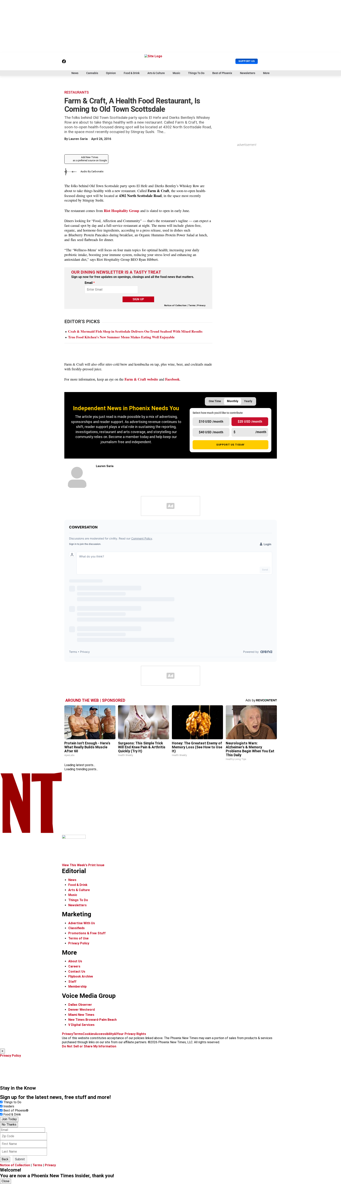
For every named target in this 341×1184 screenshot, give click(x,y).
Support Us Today (230, 444)
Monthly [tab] (232, 401)
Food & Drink (132, 73)
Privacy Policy (78, 943)
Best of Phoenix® (15, 1110)
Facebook (172, 379)
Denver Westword (81, 1009)
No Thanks (9, 1124)
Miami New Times (81, 1015)
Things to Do (12, 1102)
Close (5, 1181)
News (74, 73)
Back (5, 1159)
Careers (74, 966)
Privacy (201, 305)
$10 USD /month (211, 421)
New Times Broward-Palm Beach (92, 1020)
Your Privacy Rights (131, 1034)
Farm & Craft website (141, 379)
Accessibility (104, 1034)
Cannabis (92, 73)
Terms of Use (78, 938)
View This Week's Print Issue (83, 865)
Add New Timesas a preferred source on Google (90, 159)
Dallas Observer (80, 1005)
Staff (72, 981)
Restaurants (76, 92)
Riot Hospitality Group (121, 210)
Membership (77, 986)
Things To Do (196, 73)
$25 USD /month (250, 421)
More (266, 73)
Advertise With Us (81, 923)
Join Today (9, 1119)
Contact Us (76, 971)
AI (115, 1034)
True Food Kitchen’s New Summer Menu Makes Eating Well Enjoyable (121, 337)
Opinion (111, 73)
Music (176, 73)
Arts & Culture (156, 73)
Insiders (8, 1106)
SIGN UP (138, 299)
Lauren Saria (78, 139)
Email (90, 283)
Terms (191, 305)
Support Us (246, 61)
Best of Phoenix (222, 73)
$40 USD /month (211, 432)
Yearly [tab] (248, 401)
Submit (20, 1159)
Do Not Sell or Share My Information (89, 1046)
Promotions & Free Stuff (87, 933)
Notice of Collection (175, 305)
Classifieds (76, 928)
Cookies (89, 1034)
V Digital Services (81, 1025)
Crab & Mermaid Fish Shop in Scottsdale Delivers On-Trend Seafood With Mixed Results (135, 331)
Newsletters (247, 73)
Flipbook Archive (80, 976)
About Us (75, 961)
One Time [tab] (215, 401)
